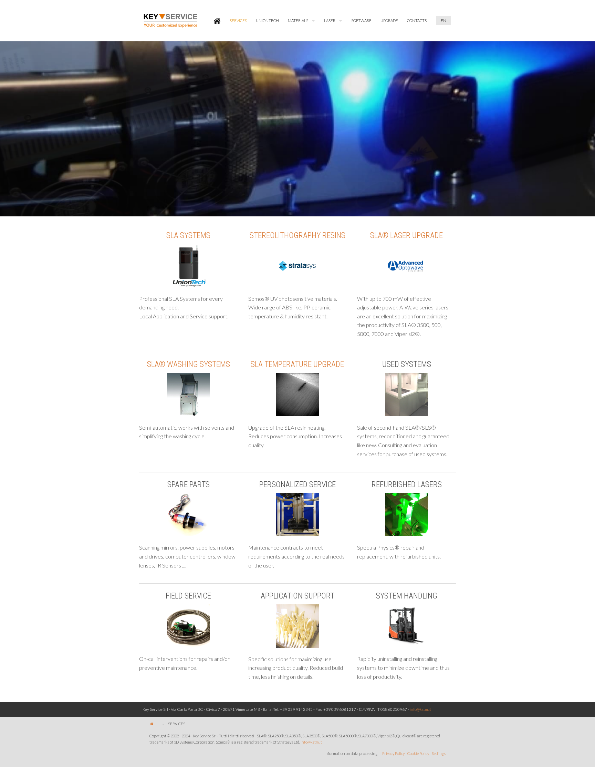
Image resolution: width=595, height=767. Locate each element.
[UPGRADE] (188, 432)
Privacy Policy (393, 753)
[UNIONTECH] (188, 265)
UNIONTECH (267, 20)
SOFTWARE (361, 20)
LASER (329, 20)
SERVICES (238, 20)
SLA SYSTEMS (188, 235)
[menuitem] (217, 21)
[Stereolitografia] (297, 265)
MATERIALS (298, 20)
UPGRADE (389, 20)
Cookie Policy (418, 753)
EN (443, 20)
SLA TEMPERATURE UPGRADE (297, 364)
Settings (439, 753)
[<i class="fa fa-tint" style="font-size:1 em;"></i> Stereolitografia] (297, 307)
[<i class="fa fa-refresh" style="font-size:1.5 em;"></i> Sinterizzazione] (188, 307)
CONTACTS (417, 20)
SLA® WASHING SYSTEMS (188, 364)
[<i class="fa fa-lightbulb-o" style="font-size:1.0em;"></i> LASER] (406, 316)
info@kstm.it (420, 709)
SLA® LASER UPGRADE (406, 235)
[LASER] (406, 265)
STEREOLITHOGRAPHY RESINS (297, 235)
